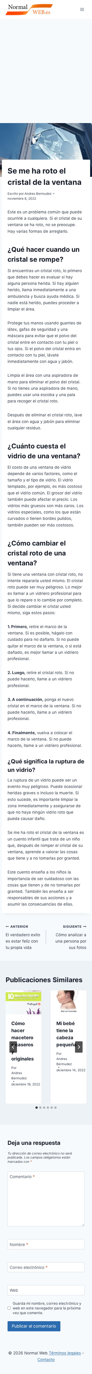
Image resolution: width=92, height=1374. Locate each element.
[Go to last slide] (13, 1047)
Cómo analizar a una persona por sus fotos (70, 937)
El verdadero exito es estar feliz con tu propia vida (23, 937)
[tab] (36, 1107)
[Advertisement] (46, 67)
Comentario (22, 1176)
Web (14, 1290)
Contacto (46, 1359)
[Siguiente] (79, 1047)
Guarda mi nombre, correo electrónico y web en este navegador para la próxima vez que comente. (47, 1308)
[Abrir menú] (82, 9)
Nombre (19, 1244)
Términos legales (65, 1353)
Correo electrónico (29, 1267)
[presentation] (23, 1002)
